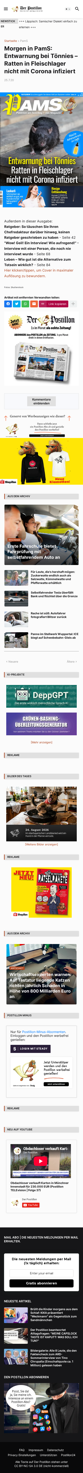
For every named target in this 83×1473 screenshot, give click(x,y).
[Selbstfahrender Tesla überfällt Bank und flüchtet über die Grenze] (16, 598)
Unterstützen (48, 1455)
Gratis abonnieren (41, 1283)
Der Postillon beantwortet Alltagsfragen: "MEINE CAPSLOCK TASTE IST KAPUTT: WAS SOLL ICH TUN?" (53, 1335)
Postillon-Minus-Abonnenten (43, 1032)
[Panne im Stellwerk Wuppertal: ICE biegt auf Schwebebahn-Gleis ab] (16, 640)
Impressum (36, 1450)
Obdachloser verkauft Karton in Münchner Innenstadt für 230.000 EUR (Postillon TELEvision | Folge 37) (39, 1186)
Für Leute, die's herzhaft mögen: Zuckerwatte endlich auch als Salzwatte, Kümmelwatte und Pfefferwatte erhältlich (53, 577)
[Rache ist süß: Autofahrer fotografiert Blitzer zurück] (16, 619)
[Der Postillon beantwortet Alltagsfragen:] (16, 1336)
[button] (5, 9)
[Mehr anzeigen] (73, 304)
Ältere (71, 661)
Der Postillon (42, 1462)
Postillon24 (68, 1455)
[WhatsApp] (25, 304)
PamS (24, 40)
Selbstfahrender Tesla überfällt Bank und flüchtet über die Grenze (54, 594)
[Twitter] (17, 304)
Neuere (13, 661)
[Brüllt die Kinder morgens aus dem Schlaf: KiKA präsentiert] (16, 1315)
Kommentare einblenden (41, 401)
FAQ (22, 1450)
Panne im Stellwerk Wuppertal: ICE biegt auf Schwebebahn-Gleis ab (55, 635)
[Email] (34, 304)
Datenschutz (55, 1450)
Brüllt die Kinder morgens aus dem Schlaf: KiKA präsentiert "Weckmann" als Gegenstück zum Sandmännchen (54, 1314)
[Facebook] (8, 304)
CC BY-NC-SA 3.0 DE (28, 1466)
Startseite (10, 40)
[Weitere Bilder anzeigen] (41, 844)
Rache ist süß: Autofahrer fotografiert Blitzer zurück (48, 615)
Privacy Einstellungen (22, 1455)
